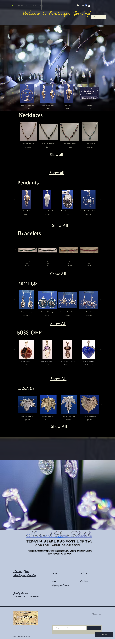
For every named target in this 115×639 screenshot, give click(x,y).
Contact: (24, 593)
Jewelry (17, 593)
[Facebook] (86, 5)
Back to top (97, 614)
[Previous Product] (15, 93)
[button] (89, 5)
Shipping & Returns (60, 585)
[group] (58, 97)
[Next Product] (101, 93)
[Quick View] (27, 93)
